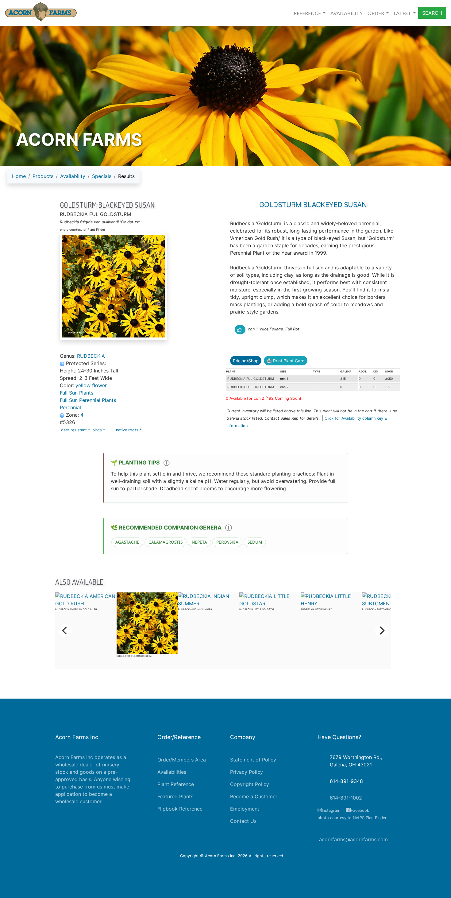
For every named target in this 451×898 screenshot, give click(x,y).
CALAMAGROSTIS (165, 542)
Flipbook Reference (179, 809)
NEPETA (199, 542)
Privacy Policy (246, 772)
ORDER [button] (376, 13)
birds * (99, 430)
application (68, 794)
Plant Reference (175, 784)
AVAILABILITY (346, 13)
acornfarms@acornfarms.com (353, 839)
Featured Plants (175, 796)
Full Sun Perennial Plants (88, 400)
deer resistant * (76, 430)
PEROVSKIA (227, 542)
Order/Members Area (181, 760)
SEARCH (432, 13)
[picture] (138, 286)
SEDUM (255, 542)
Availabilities (171, 772)
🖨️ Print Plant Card (286, 360)
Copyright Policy (249, 784)
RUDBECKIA (91, 356)
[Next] (381, 631)
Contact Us (243, 821)
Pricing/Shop (246, 360)
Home (19, 176)
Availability (72, 176)
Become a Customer (253, 796)
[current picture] (313, 329)
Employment (244, 809)
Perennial (70, 407)
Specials (101, 176)
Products (43, 176)
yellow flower (91, 385)
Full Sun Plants (76, 393)
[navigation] (73, 178)
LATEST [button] (403, 13)
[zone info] (63, 415)
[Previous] (65, 631)
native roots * (129, 430)
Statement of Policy (253, 760)
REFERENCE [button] (308, 13)
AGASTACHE (127, 542)
